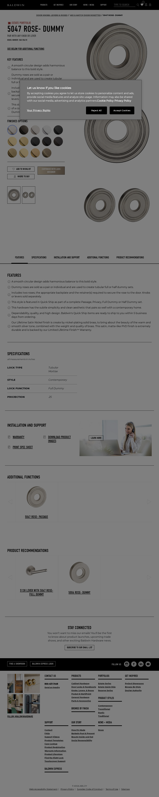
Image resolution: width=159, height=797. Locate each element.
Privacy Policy (122, 100)
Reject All (96, 110)
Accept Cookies (122, 110)
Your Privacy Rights (38, 110)
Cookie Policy (105, 100)
